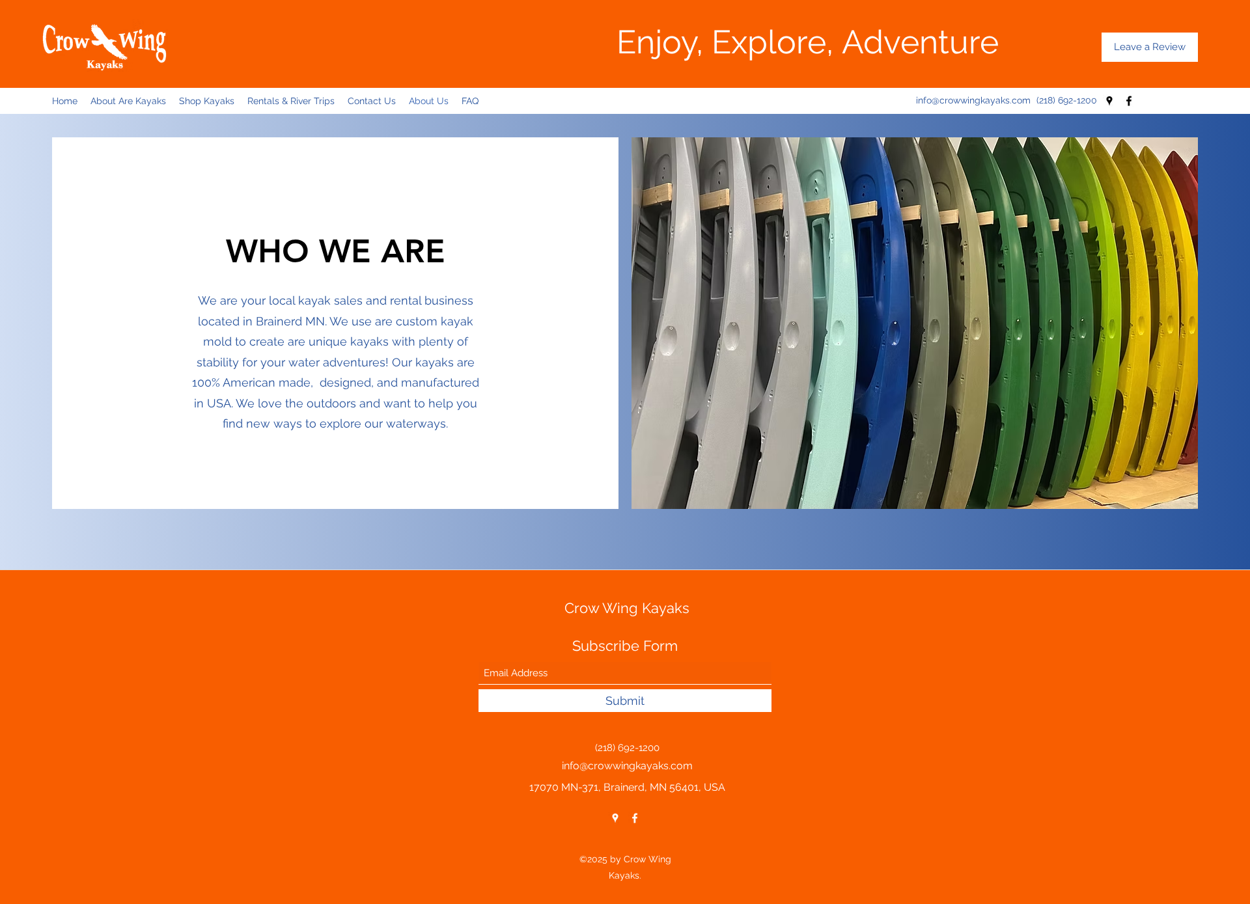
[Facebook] (1128, 100)
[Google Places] (1109, 100)
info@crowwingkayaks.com (973, 100)
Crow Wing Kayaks (626, 607)
